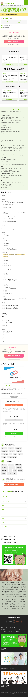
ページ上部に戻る (14, 396)
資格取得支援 (18, 448)
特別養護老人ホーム (12, 457)
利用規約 (19, 629)
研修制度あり (5, 451)
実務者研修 (11, 448)
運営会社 (12, 631)
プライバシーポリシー (5, 631)
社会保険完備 (5, 454)
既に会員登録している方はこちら (14, 44)
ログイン (10, 621)
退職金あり (12, 451)
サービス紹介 (14, 629)
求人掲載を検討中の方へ (6, 629)
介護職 (14, 454)
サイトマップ (18, 631)
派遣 (10, 454)
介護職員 (4, 457)
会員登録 (17, 621)
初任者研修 (4, 448)
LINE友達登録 (14, 433)
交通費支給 (18, 451)
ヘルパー (20, 454)
